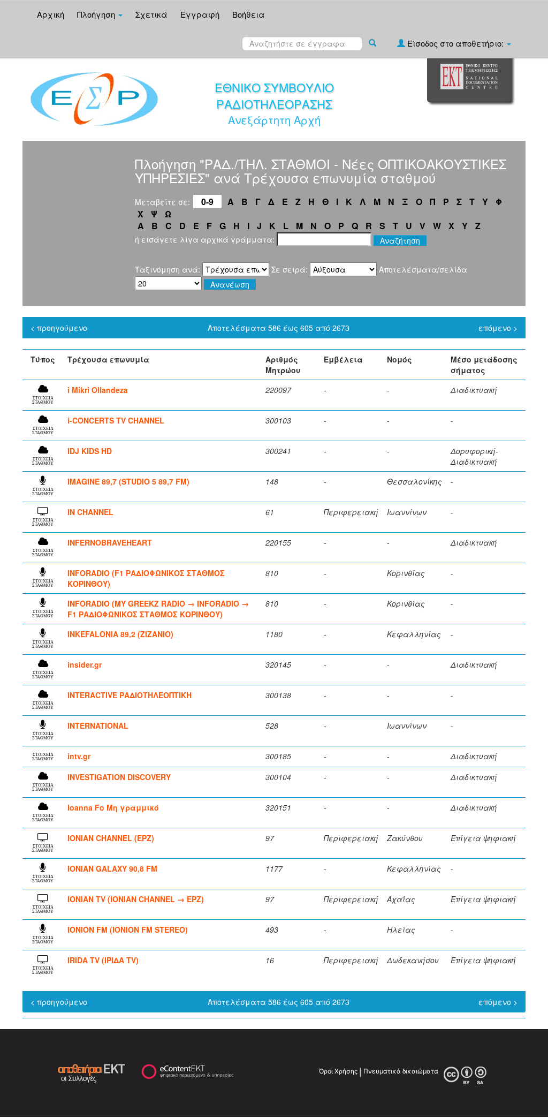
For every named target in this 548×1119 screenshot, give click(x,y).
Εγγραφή (199, 14)
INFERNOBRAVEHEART (109, 542)
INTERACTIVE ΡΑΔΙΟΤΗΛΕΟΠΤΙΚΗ (129, 695)
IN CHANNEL (90, 511)
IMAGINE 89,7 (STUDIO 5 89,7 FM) (128, 481)
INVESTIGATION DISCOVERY (119, 777)
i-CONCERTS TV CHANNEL (115, 420)
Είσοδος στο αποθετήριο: (455, 43)
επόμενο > (497, 327)
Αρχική (50, 14)
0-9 (207, 201)
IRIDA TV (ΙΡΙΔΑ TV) (103, 960)
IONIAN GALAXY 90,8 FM (112, 868)
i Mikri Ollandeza (97, 389)
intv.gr (78, 756)
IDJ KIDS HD (89, 450)
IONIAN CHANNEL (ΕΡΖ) (110, 838)
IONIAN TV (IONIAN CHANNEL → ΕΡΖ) (135, 899)
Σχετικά (151, 14)
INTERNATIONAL (97, 725)
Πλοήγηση (97, 14)
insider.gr (84, 664)
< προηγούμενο (59, 327)
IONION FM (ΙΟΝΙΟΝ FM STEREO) (127, 929)
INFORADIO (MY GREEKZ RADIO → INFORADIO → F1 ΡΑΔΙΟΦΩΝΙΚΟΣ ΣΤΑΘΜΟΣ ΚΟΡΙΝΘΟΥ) (158, 608)
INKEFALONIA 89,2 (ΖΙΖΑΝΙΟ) (120, 634)
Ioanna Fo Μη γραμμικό (113, 807)
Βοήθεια (248, 14)
